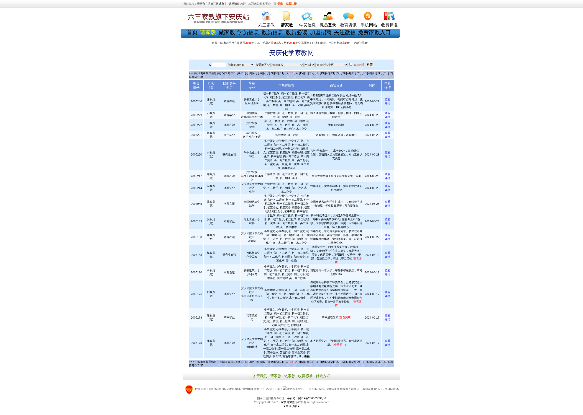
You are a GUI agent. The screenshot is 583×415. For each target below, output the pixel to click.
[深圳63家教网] (217, 23)
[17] (311, 73)
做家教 (227, 32)
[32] (390, 73)
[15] (301, 73)
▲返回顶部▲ (291, 406)
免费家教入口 (374, 32)
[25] (353, 73)
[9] (272, 73)
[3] (250, 73)
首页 (192, 32)
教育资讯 (348, 25)
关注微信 (345, 32)
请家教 (275, 376)
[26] (359, 73)
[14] (296, 73)
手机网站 (369, 25)
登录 (280, 3)
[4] (253, 73)
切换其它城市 (216, 3)
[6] (261, 73)
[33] (191, 76)
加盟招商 (321, 32)
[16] (306, 73)
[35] (202, 76)
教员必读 (296, 32)
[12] (287, 73)
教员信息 (272, 32)
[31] (385, 73)
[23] (343, 73)
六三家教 (266, 25)
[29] (374, 73)
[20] (327, 73)
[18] (317, 73)
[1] (242, 73)
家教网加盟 (288, 402)
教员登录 (328, 25)
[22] (338, 73)
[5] (257, 73)
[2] (246, 73)
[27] (364, 73)
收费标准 (389, 25)
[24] (348, 73)
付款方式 (323, 376)
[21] (332, 73)
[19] (322, 73)
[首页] (266, 14)
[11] (281, 73)
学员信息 (307, 25)
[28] (369, 73)
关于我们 (260, 376)
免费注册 (291, 3)
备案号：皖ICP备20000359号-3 (306, 398)
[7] (264, 73)
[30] (380, 73)
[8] (268, 73)
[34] (196, 76)
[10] (276, 73)
